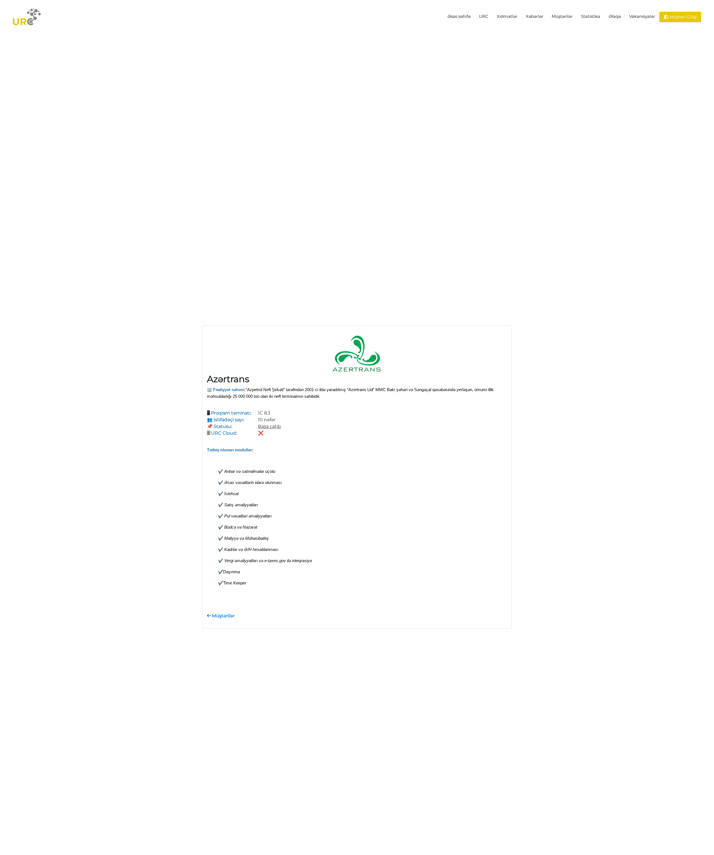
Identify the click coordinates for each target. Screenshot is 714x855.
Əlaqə (615, 16)
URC (483, 16)
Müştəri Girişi (683, 17)
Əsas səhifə (459, 16)
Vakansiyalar (642, 16)
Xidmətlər (507, 16)
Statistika (590, 16)
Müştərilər (562, 16)
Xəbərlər (534, 16)
